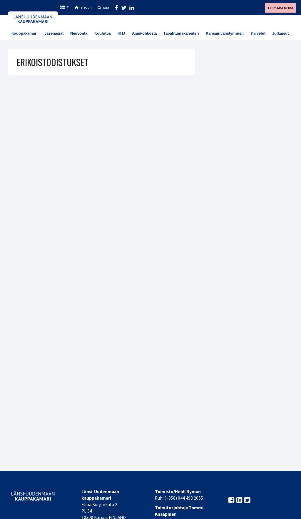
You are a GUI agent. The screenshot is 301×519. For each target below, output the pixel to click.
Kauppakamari (24, 33)
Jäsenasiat (53, 33)
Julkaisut (280, 33)
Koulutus (102, 33)
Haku (106, 8)
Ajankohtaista (144, 33)
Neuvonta (78, 33)
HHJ (121, 33)
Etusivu (85, 8)
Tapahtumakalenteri (181, 33)
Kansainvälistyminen (225, 33)
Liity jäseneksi (280, 8)
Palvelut (258, 33)
